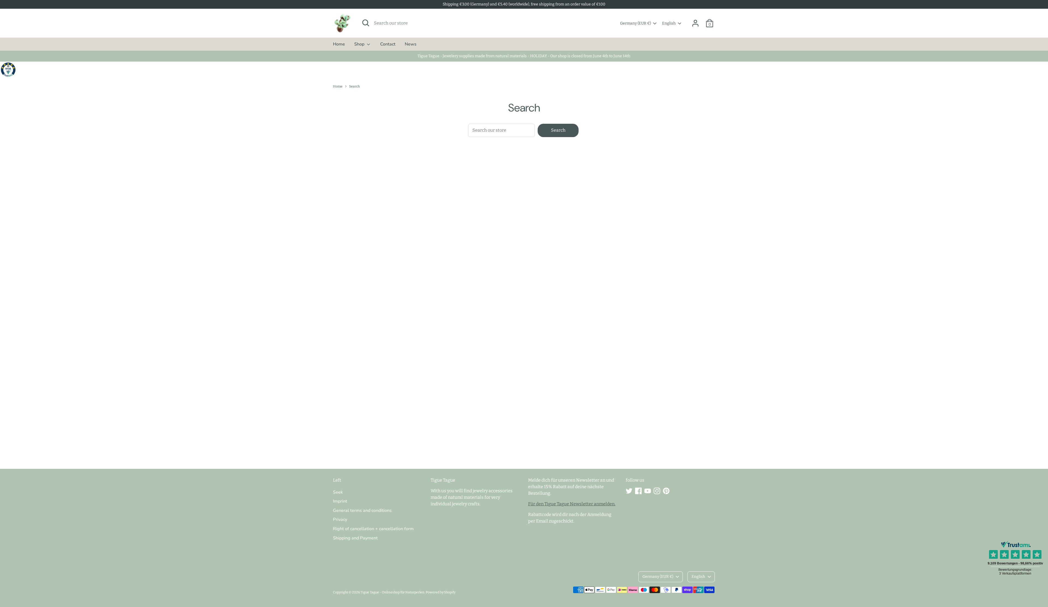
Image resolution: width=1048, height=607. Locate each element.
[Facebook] (638, 491)
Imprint (340, 501)
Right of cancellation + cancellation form (373, 529)
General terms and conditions (362, 511)
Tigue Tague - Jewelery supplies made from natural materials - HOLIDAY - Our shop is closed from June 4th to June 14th (524, 56)
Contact (387, 44)
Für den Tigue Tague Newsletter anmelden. (571, 503)
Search (354, 86)
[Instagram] (657, 491)
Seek (338, 492)
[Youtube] (647, 491)
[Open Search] (365, 22)
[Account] (695, 23)
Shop (359, 44)
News (410, 44)
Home (339, 44)
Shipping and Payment (355, 538)
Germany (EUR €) (635, 23)
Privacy (340, 520)
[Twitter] (629, 491)
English (669, 23)
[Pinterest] (666, 491)
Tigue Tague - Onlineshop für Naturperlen (392, 592)
